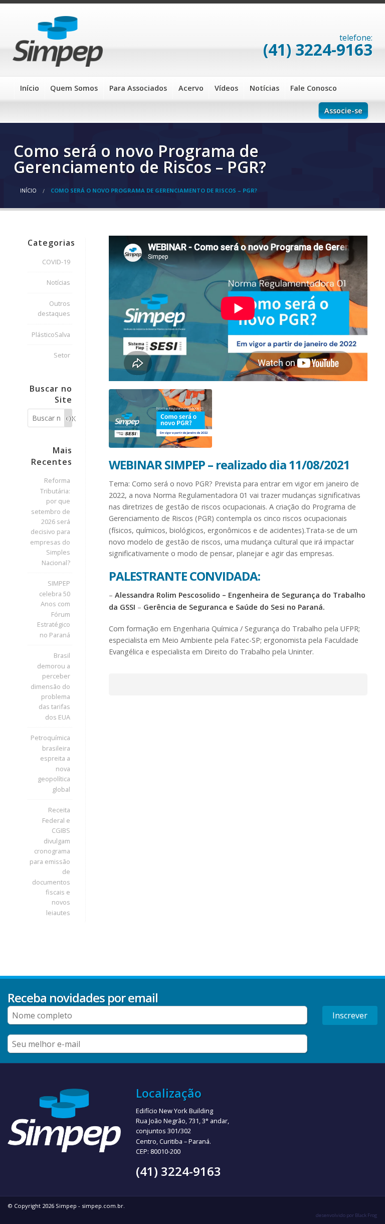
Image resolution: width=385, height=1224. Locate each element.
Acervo (191, 88)
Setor (62, 355)
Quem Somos (74, 88)
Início (29, 88)
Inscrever (349, 1015)
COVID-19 (56, 261)
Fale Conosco (313, 88)
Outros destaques (54, 308)
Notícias (264, 88)
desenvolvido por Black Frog (346, 1215)
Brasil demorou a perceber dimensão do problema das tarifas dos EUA (50, 686)
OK (68, 418)
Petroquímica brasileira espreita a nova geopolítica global (50, 763)
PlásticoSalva (51, 334)
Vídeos (226, 88)
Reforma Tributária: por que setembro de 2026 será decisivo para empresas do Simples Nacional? (50, 521)
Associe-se (343, 110)
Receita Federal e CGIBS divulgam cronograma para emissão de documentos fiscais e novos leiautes (50, 861)
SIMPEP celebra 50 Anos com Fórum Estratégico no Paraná (53, 609)
